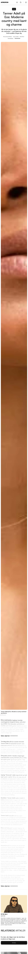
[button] (26, 2)
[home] (4, 2)
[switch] (17, 2)
